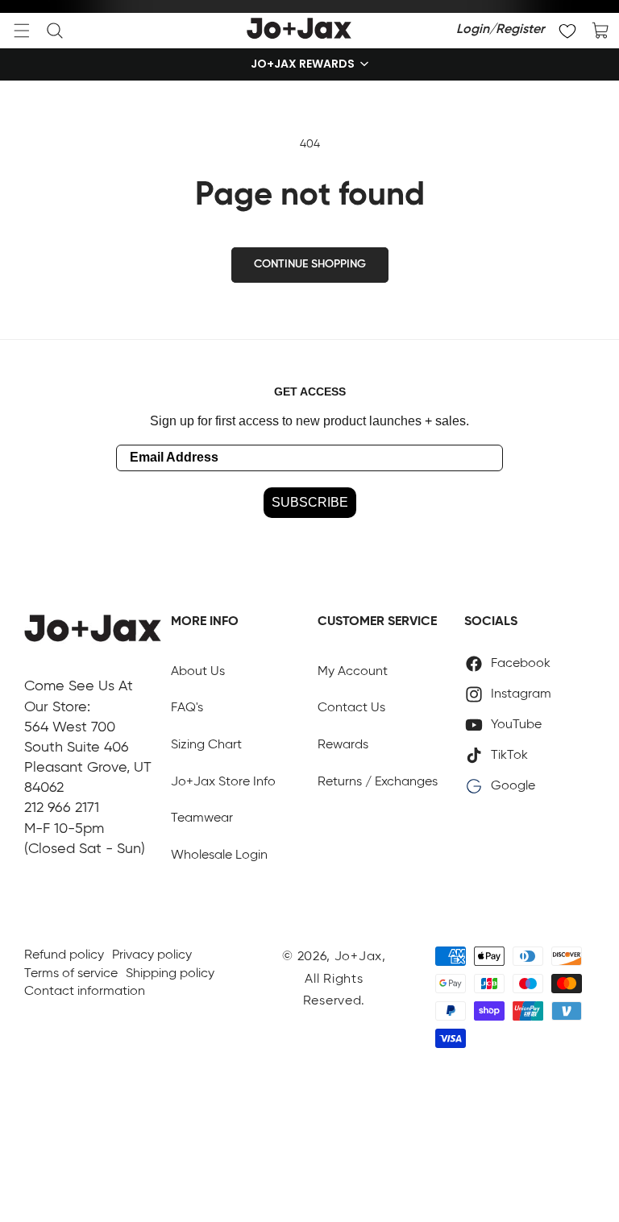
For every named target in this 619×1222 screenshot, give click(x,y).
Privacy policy (152, 955)
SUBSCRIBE (310, 502)
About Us (198, 671)
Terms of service (71, 973)
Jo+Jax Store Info (223, 782)
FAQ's (187, 708)
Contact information (84, 991)
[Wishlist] (567, 30)
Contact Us (351, 708)
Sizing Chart (206, 745)
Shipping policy (170, 973)
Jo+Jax (358, 957)
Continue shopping (310, 264)
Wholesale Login (219, 855)
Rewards (343, 745)
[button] (21, 30)
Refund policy (64, 955)
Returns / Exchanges (378, 782)
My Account (353, 671)
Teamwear (202, 818)
